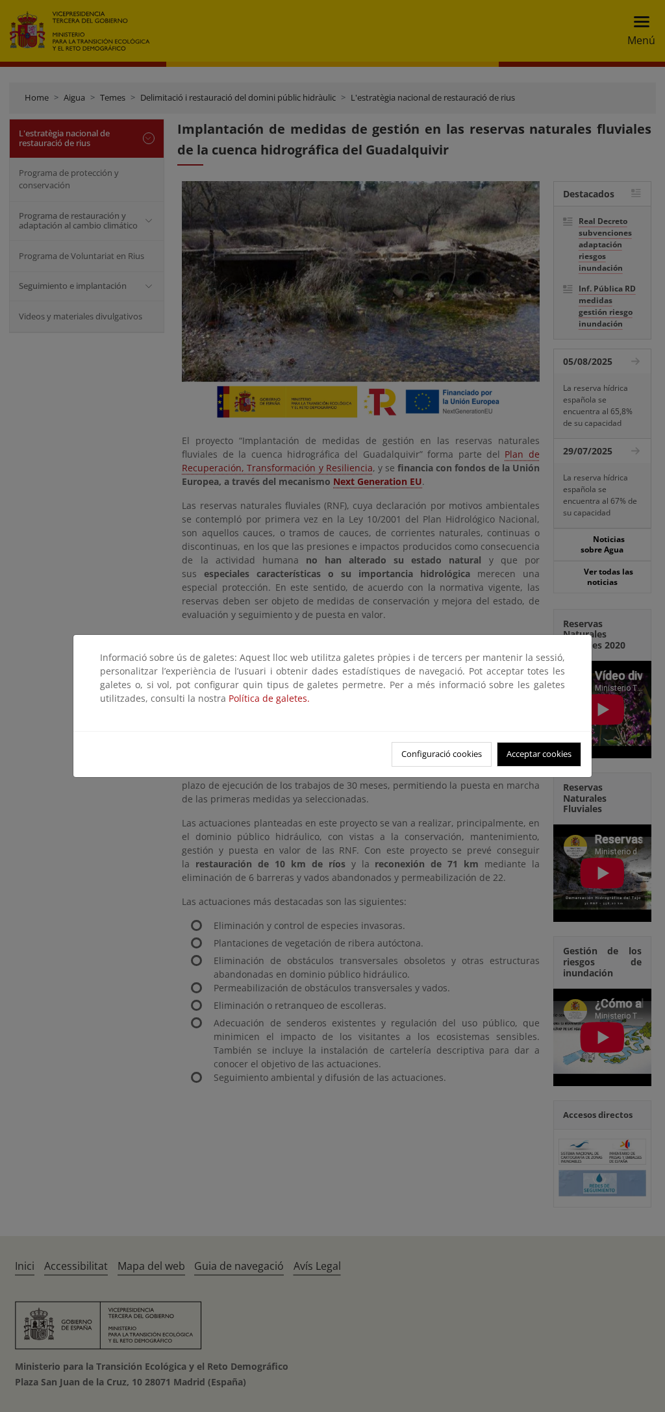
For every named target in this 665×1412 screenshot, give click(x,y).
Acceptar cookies (539, 754)
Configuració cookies (441, 754)
